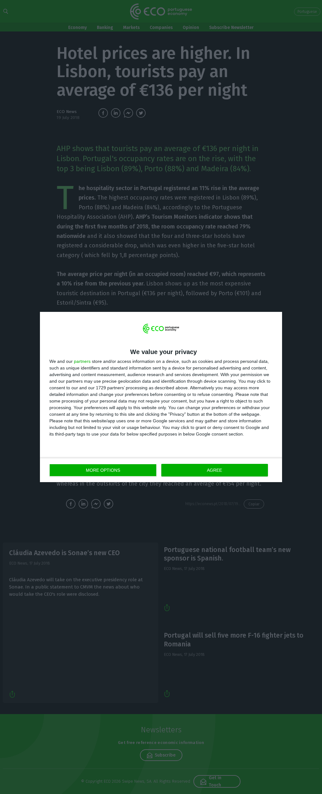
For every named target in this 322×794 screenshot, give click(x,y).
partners (82, 361)
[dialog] (161, 397)
